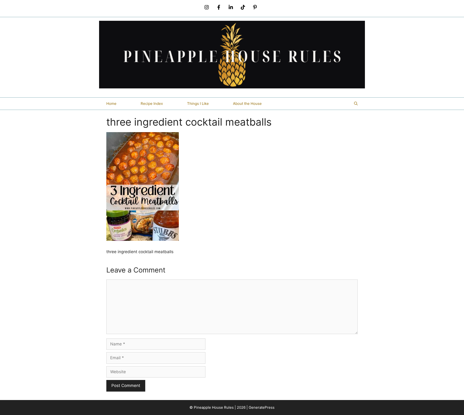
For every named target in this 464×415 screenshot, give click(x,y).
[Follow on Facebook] (219, 7)
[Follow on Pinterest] (255, 7)
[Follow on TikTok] (243, 7)
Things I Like (198, 103)
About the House (247, 103)
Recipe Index (152, 103)
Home (111, 103)
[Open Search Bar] (356, 104)
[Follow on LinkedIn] (231, 7)
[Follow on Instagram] (206, 7)
